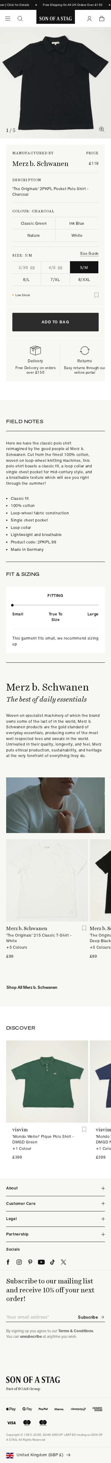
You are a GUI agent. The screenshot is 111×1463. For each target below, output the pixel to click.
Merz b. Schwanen (40, 163)
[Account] (89, 18)
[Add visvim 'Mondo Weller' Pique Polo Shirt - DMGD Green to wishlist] (84, 1129)
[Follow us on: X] (63, 1262)
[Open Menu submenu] (8, 18)
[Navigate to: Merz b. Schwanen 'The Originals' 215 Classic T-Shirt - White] (47, 880)
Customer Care (20, 1203)
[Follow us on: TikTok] (52, 1262)
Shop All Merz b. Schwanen (31, 987)
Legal (11, 1218)
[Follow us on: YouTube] (41, 1262)
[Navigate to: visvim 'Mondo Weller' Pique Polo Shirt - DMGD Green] (47, 1081)
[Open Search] (20, 18)
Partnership (17, 1234)
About (12, 1188)
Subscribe (88, 1317)
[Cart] (102, 18)
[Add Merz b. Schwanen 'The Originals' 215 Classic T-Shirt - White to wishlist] (84, 928)
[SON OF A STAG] (55, 18)
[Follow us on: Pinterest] (30, 1262)
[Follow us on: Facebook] (8, 1262)
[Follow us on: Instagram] (19, 1262)
